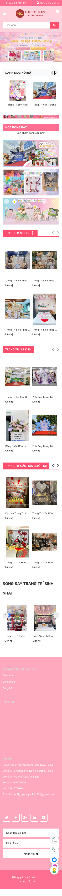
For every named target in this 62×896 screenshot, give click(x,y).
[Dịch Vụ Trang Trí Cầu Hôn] (17, 492)
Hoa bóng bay (16, 127)
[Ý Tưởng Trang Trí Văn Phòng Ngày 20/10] (44, 376)
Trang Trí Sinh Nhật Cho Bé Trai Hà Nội (26, 280)
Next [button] (55, 72)
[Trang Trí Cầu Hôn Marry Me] (17, 541)
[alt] (31, 116)
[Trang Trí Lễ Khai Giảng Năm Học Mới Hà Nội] (17, 376)
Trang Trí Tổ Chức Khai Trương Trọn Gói (26, 636)
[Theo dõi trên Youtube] (44, 818)
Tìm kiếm (8, 675)
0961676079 (20, 3)
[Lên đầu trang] (56, 879)
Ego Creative (42, 877)
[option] (31, 47)
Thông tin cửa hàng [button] (19, 669)
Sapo (39, 881)
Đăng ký (7, 688)
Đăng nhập (9, 681)
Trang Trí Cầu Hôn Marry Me (21, 562)
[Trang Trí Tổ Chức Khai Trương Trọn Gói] (16, 618)
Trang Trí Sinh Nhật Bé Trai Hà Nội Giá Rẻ (28, 329)
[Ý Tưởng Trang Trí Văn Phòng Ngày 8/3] (44, 425)
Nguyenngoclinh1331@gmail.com (36, 794)
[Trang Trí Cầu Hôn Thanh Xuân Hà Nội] (44, 492)
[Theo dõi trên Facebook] (16, 818)
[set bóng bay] (31, 182)
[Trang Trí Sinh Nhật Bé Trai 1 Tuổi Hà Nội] (44, 260)
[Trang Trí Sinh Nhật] (17, 90)
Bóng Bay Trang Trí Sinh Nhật (28, 588)
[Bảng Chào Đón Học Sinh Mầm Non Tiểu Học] (17, 425)
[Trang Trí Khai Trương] (44, 90)
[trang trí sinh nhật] (31, 211)
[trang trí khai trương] (31, 153)
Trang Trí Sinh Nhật (18, 104)
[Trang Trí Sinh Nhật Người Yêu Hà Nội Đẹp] (44, 309)
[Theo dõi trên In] (34, 818)
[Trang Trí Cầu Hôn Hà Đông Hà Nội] (44, 541)
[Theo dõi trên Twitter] (6, 818)
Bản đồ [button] (8, 702)
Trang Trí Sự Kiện (18, 349)
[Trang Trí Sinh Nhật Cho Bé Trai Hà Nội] (17, 260)
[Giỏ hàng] (55, 14)
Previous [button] (53, 232)
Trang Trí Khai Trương (44, 104)
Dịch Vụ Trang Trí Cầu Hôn (20, 513)
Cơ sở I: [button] (8, 759)
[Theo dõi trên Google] (25, 818)
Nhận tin (29, 854)
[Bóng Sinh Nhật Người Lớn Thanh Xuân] (45, 618)
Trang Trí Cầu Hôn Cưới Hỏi (26, 466)
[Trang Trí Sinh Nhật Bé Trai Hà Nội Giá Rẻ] (17, 309)
